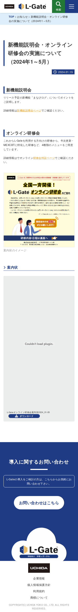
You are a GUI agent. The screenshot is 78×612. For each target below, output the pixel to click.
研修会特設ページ (44, 158)
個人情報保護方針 (39, 585)
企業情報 (39, 578)
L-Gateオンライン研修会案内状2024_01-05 (28, 412)
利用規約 (39, 591)
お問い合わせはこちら (39, 502)
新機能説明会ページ (29, 110)
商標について (39, 597)
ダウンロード (26, 416)
